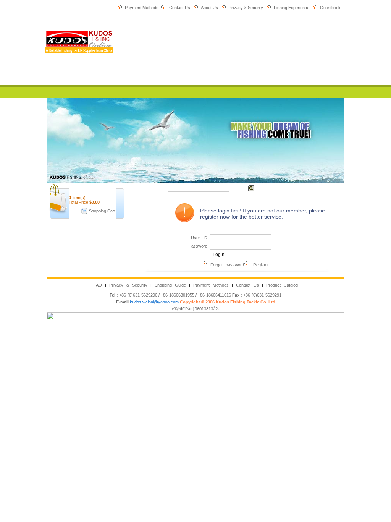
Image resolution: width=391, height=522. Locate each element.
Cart (204, 79)
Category (204, 46)
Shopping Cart (102, 211)
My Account (204, 68)
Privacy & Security (246, 7)
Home (204, 24)
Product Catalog (282, 285)
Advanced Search (277, 188)
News (204, 35)
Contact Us (179, 7)
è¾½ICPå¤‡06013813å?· (195, 308)
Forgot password (225, 265)
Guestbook (330, 7)
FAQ (98, 285)
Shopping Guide (170, 285)
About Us (209, 7)
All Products (205, 57)
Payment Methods (141, 7)
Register (259, 265)
